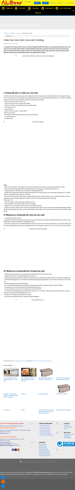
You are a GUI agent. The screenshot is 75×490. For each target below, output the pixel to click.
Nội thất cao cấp (42, 444)
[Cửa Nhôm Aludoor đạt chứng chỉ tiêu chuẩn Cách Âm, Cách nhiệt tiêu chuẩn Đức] (46, 404)
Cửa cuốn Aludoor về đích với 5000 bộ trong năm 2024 (46, 378)
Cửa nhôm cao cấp (43, 449)
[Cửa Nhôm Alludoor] (46, 388)
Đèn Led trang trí (43, 447)
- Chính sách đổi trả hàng (44, 431)
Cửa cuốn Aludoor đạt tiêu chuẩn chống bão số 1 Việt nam (10, 379)
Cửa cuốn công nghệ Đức (44, 455)
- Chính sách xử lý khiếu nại (45, 433)
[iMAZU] (28, 404)
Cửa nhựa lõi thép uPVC (44, 452)
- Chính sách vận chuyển (44, 426)
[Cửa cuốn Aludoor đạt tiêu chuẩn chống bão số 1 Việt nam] (11, 372)
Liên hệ (28, 10)
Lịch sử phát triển (68, 426)
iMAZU (23, 410)
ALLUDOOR (7, 410)
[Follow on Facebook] (13, 450)
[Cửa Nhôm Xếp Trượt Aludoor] (63, 404)
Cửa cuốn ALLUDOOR (61, 394)
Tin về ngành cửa (17, 360)
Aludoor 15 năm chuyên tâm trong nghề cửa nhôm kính (63, 378)
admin (16, 43)
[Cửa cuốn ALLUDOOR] (63, 388)
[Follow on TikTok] (15, 450)
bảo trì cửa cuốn (35, 360)
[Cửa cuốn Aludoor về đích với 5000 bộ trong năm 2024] (46, 372)
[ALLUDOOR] (11, 404)
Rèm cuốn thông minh (44, 450)
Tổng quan (66, 425)
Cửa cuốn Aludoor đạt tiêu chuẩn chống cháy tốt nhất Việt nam (27, 379)
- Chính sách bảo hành (44, 425)
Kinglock (23, 394)
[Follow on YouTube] (18, 450)
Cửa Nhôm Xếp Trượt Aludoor (63, 410)
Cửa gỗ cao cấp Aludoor (44, 454)
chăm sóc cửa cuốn (43, 360)
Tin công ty (18, 33)
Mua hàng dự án (67, 437)
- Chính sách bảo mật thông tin (46, 435)
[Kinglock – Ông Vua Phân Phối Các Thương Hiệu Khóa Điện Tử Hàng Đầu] (11, 388)
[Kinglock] (28, 388)
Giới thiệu (28, 2)
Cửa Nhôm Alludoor (43, 394)
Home (7, 33)
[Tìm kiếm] (73, 10)
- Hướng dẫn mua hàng (44, 430)
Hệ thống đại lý (67, 436)
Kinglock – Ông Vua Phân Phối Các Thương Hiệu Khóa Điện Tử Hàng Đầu (11, 395)
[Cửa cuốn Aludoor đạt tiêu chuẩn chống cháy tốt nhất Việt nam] (28, 372)
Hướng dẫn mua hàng (69, 434)
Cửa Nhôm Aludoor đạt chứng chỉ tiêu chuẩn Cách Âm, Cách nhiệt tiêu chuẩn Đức (46, 411)
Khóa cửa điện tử (43, 445)
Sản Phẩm (29, 6)
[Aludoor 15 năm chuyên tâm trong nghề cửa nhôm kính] (63, 372)
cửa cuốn (38, 291)
